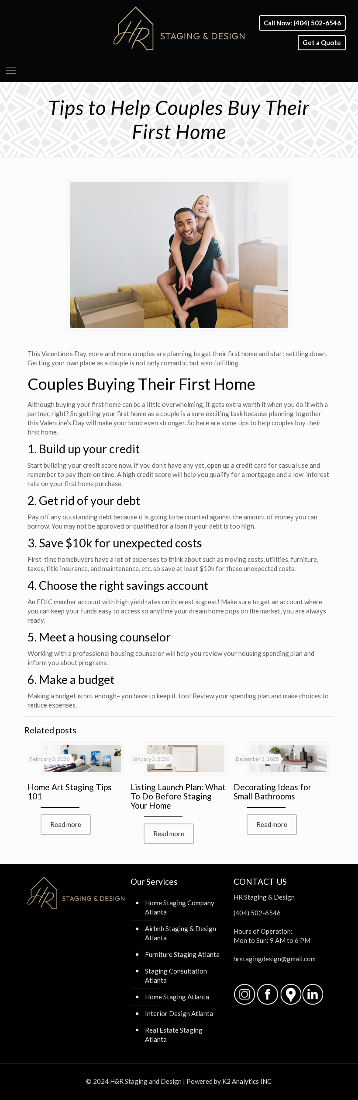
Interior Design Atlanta (179, 1013)
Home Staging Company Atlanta (179, 907)
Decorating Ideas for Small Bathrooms (272, 791)
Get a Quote (322, 42)
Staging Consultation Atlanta (176, 975)
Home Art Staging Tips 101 (70, 791)
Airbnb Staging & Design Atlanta (180, 933)
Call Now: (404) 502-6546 (302, 23)
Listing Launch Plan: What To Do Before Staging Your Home (178, 796)
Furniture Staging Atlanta (182, 954)
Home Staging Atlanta (177, 997)
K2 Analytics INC (247, 1081)
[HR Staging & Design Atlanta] (179, 28)
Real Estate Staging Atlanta (174, 1034)
